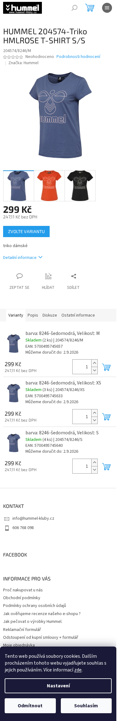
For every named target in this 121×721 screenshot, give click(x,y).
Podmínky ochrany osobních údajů (34, 606)
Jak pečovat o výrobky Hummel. (32, 621)
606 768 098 (23, 528)
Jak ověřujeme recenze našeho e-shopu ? (42, 614)
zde (78, 669)
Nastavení (58, 685)
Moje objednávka (19, 645)
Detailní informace (20, 258)
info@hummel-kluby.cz (33, 518)
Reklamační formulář (22, 630)
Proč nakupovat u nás (23, 590)
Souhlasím (86, 705)
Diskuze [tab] (50, 315)
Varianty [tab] (15, 315)
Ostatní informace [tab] (78, 315)
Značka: (23, 63)
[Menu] (107, 8)
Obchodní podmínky (21, 598)
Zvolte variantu (26, 231)
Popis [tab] (33, 315)
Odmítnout (30, 705)
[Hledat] (74, 8)
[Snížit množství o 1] (94, 370)
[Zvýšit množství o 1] (94, 363)
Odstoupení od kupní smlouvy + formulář (40, 637)
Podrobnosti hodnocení (78, 57)
